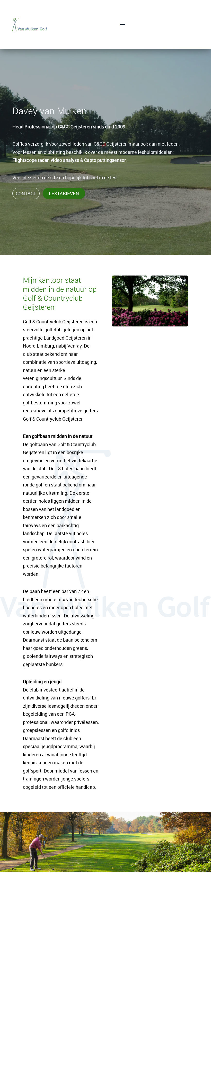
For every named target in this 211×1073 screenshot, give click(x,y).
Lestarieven (64, 193)
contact (26, 193)
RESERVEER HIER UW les (106, 1061)
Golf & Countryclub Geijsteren (53, 321)
